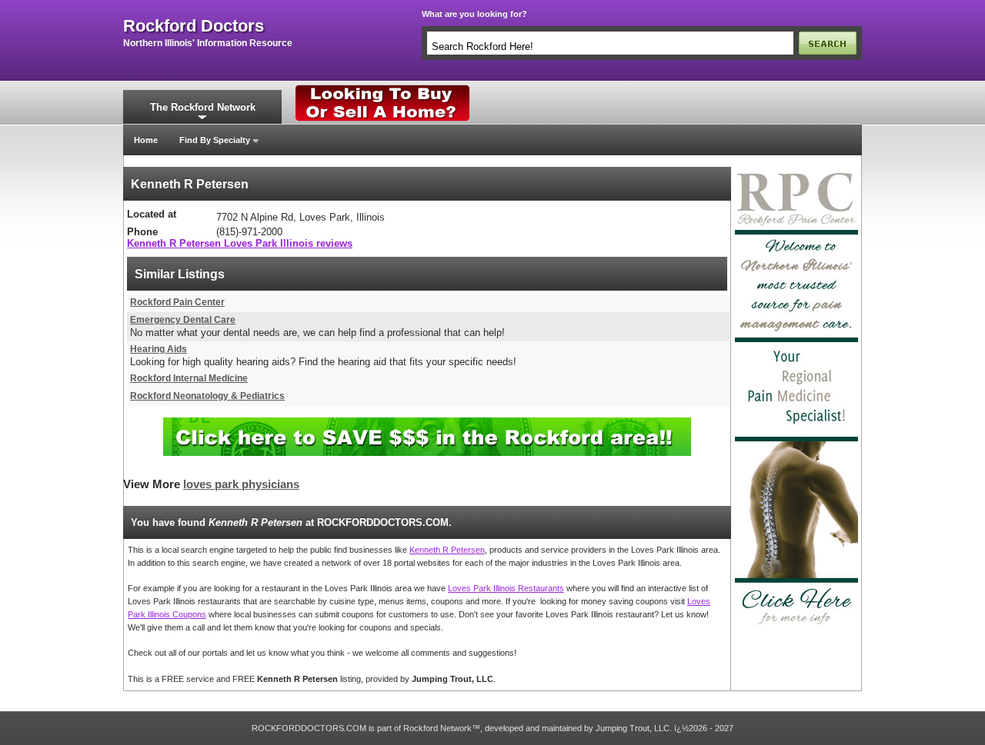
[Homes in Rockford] (382, 88)
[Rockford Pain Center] (796, 171)
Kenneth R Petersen (447, 549)
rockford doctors (193, 26)
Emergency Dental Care (182, 319)
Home (146, 140)
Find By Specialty (214, 140)
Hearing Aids (158, 349)
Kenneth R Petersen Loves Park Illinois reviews (239, 243)
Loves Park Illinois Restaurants (506, 588)
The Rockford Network (202, 107)
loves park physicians (241, 484)
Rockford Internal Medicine (189, 378)
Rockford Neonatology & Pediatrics (207, 396)
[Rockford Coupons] (427, 423)
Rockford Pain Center (177, 302)
